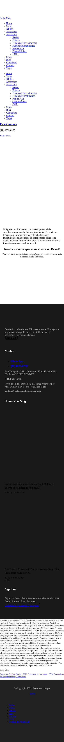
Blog (8, 59)
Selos (8, 57)
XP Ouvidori (21, 677)
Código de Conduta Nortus (10, 674)
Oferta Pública (19, 51)
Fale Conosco (8, 124)
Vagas (9, 68)
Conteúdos (11, 62)
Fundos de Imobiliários (23, 45)
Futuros (16, 40)
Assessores (11, 31)
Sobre (9, 26)
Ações (15, 37)
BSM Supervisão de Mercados (34, 674)
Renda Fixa (18, 48)
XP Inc (9, 29)
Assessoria (11, 34)
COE (15, 54)
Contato (10, 65)
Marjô (32, 693)
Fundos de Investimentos (24, 43)
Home (9, 23)
